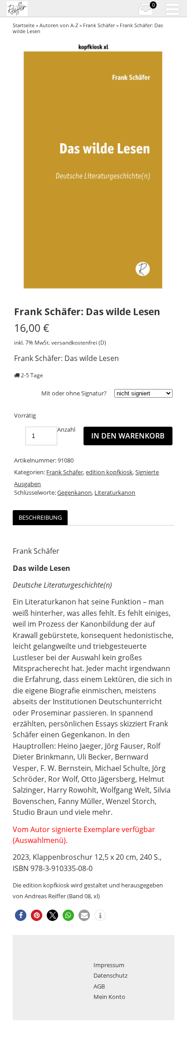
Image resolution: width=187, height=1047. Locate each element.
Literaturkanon (114, 492)
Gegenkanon (74, 492)
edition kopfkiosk (109, 472)
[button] (20, 915)
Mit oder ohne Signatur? (74, 393)
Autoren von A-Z (58, 25)
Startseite (23, 25)
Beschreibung (40, 517)
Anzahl (66, 429)
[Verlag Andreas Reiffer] (34, 8)
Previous (26, 168)
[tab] (40, 517)
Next (163, 168)
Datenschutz (111, 975)
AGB (99, 986)
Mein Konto (109, 997)
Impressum (109, 965)
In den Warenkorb (128, 436)
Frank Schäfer (99, 25)
